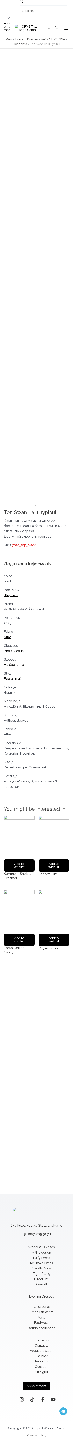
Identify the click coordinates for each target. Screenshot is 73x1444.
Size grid (41, 1372)
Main (9, 39)
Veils (41, 1317)
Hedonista (20, 44)
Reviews (41, 1361)
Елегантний (13, 679)
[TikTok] (32, 1399)
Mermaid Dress (41, 1263)
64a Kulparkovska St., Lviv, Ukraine (36, 1225)
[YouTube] (53, 1399)
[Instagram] (21, 1399)
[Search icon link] (49, 28)
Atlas (7, 637)
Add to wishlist (19, 865)
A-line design (41, 1252)
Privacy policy (36, 1435)
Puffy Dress (41, 1258)
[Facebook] (42, 1399)
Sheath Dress (42, 1268)
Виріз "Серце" (14, 651)
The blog (41, 1356)
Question (41, 1367)
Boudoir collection (41, 1328)
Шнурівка (11, 595)
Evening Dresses (26, 39)
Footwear (41, 1323)
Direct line (41, 1279)
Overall (41, 1284)
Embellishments (41, 1312)
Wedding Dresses (41, 1247)
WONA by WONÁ (53, 39)
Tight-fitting (41, 1274)
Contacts (41, 1345)
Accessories (42, 1307)
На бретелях (14, 665)
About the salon (41, 1351)
